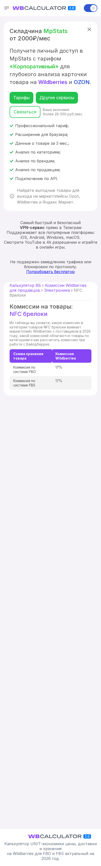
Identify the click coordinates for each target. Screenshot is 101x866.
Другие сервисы (56, 97)
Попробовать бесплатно (50, 271)
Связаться (25, 111)
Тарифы (21, 97)
